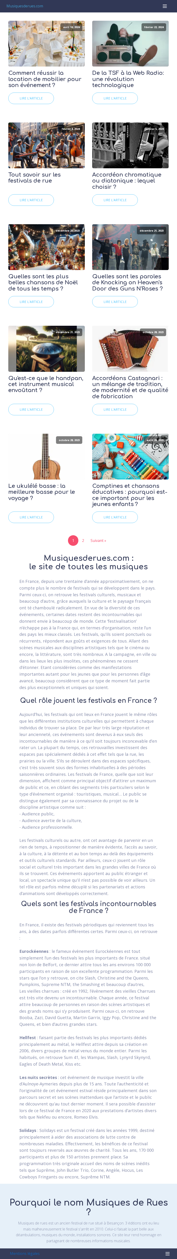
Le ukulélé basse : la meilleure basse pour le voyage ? (41, 492)
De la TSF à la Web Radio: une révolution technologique (128, 79)
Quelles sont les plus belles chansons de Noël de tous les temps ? (43, 283)
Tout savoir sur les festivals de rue (34, 178)
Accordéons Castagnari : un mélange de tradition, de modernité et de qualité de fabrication (130, 387)
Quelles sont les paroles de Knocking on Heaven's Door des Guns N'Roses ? (127, 283)
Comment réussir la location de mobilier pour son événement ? (44, 79)
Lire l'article (31, 98)
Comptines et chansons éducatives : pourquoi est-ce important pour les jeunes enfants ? (129, 495)
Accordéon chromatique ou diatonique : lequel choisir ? (126, 181)
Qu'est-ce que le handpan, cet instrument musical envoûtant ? (45, 384)
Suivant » (98, 540)
